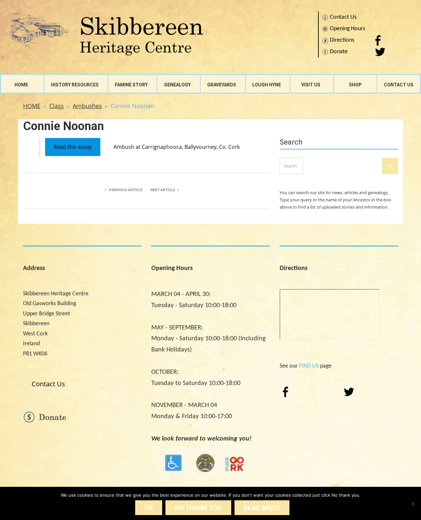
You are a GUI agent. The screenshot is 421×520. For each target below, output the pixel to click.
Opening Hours (347, 29)
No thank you (198, 508)
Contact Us (343, 17)
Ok (148, 508)
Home (21, 84)
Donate (339, 52)
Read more (262, 508)
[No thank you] (412, 503)
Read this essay (73, 146)
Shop (355, 84)
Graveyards (221, 84)
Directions (342, 40)
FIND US (309, 366)
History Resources (75, 84)
